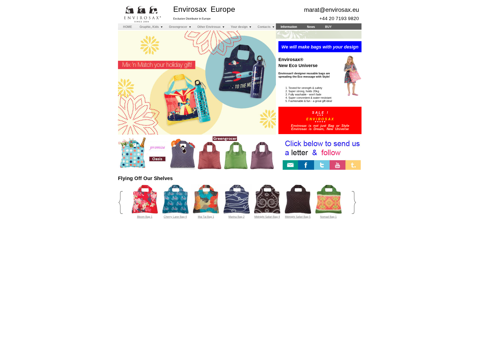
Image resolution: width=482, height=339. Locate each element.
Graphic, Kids (149, 27)
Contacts (264, 27)
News (311, 27)
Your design (239, 27)
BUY (328, 27)
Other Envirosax (209, 27)
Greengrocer (178, 27)
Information (289, 27)
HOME (127, 27)
